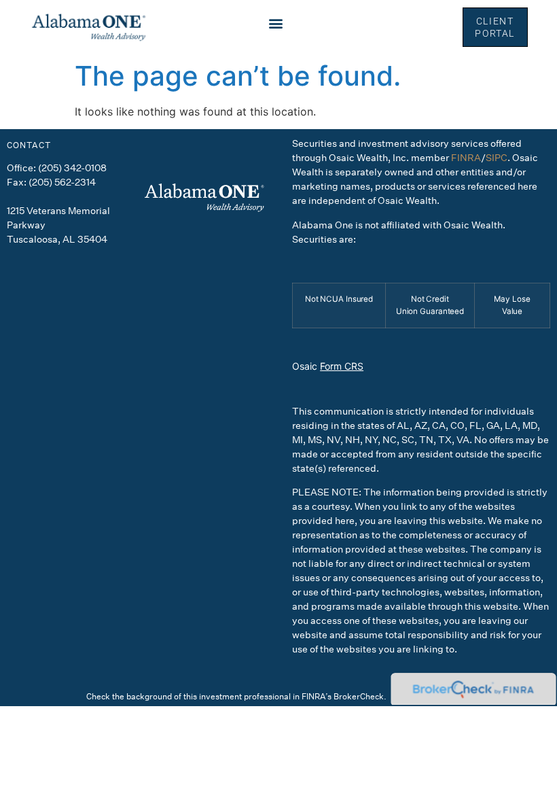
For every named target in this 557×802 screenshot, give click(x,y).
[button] (275, 23)
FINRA (466, 157)
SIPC (496, 157)
